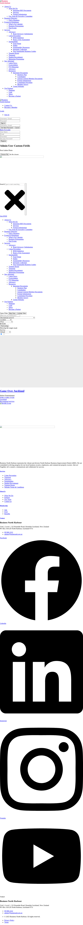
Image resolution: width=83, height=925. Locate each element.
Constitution (21, 77)
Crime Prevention (15, 36)
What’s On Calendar (16, 24)
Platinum (12, 90)
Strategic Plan (22, 75)
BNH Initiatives (18, 38)
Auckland (3, 399)
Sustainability (13, 42)
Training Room (14, 53)
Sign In (6, 115)
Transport (12, 55)
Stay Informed (9, 61)
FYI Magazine (14, 67)
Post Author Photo (6, 150)
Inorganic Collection (20, 49)
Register (3, 141)
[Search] (26, 199)
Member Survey (22, 84)
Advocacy (12, 32)
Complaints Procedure (24, 82)
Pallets (15, 45)
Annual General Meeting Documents (29, 79)
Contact (2, 518)
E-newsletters (13, 65)
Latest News (13, 63)
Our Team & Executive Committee (20, 16)
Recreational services (7, 401)
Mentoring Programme (16, 59)
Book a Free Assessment (21, 40)
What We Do (13, 8)
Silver (11, 94)
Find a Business (14, 20)
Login (2, 111)
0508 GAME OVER (7, 397)
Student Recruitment (16, 57)
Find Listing (4, 326)
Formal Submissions (20, 14)
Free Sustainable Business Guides (24, 51)
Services (16, 12)
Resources (12, 71)
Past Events (13, 28)
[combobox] (14, 184)
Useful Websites (18, 86)
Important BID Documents (22, 10)
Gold (10, 92)
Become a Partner (15, 96)
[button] (16, 152)
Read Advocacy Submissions (23, 34)
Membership (4, 505)
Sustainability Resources (21, 47)
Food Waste (17, 43)
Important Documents (20, 73)
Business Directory (10, 18)
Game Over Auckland (12, 391)
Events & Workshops (11, 22)
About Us (7, 6)
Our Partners (8, 88)
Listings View (21, 313)
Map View (12, 313)
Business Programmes (16, 26)
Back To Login (5, 130)
